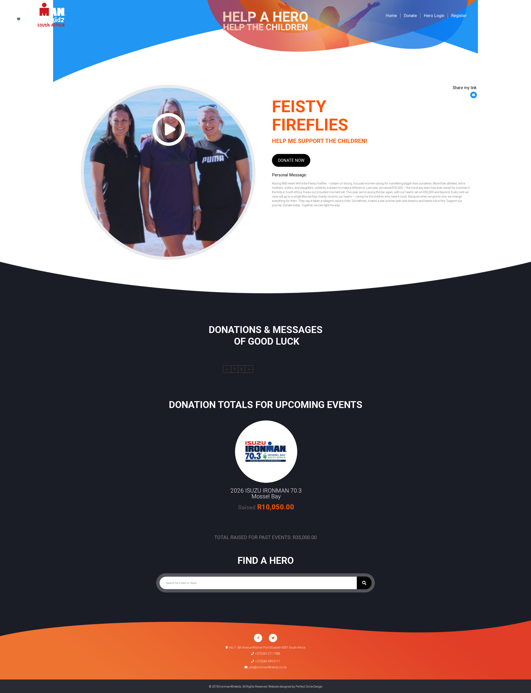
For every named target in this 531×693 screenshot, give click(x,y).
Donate (410, 15)
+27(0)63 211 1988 (267, 653)
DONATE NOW (291, 160)
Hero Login (434, 15)
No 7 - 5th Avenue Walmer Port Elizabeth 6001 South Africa (266, 647)
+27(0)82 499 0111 (267, 661)
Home (391, 15)
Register (459, 15)
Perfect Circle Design (309, 686)
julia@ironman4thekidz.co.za (266, 667)
